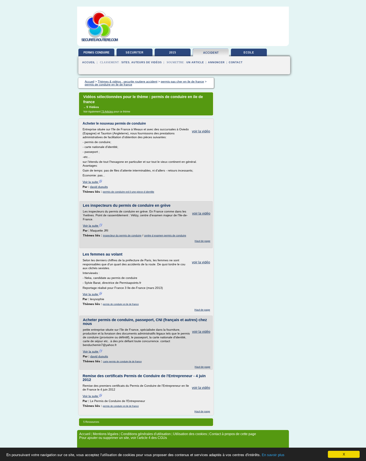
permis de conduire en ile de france (121, 304)
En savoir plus (273, 455)
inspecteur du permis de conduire (122, 235)
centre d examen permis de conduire (165, 235)
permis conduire (96, 52)
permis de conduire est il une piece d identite (128, 191)
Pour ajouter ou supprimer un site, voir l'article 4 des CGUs (123, 438)
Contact (236, 62)
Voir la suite (91, 182)
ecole (249, 52)
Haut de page (202, 241)
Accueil (88, 62)
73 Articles (107, 111)
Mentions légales (105, 434)
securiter (134, 52)
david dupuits (99, 186)
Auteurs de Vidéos (146, 62)
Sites (125, 62)
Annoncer (216, 62)
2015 (172, 52)
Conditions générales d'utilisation (146, 434)
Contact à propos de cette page (232, 434)
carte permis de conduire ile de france (122, 361)
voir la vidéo (201, 131)
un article (195, 62)
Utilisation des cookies (190, 434)
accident (211, 52)
